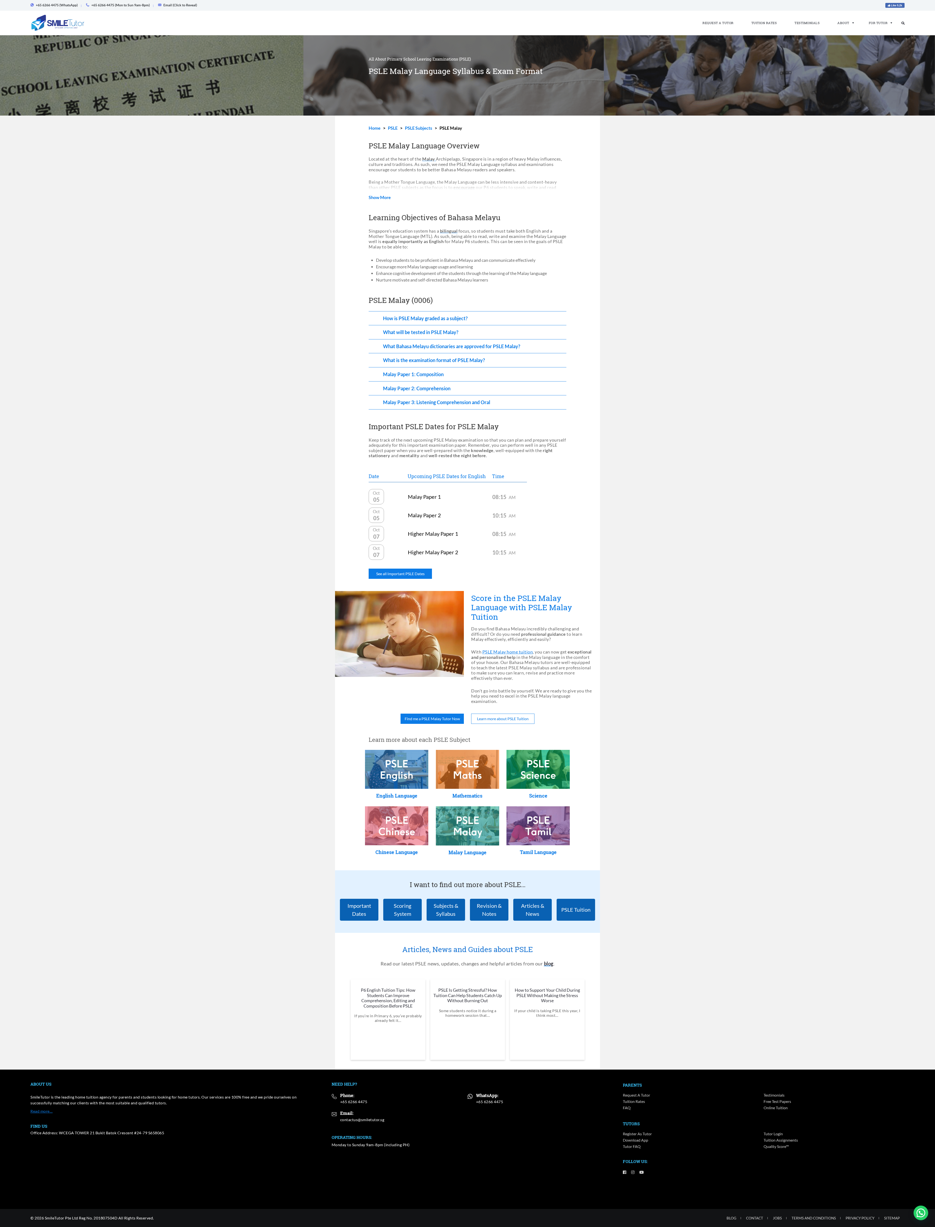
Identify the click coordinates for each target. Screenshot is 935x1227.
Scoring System (402, 909)
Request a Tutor (718, 23)
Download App (635, 1140)
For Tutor (878, 23)
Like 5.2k (896, 5)
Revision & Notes (489, 909)
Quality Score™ (776, 1146)
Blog (731, 1218)
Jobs (777, 1218)
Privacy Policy (860, 1218)
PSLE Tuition (575, 909)
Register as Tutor (637, 1133)
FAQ (627, 1107)
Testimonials (807, 23)
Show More (380, 197)
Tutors (631, 1124)
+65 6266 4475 (353, 1101)
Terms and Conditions (814, 1218)
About (843, 23)
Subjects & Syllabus (446, 909)
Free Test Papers (777, 1101)
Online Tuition (776, 1107)
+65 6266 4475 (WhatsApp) (57, 5)
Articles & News (532, 909)
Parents (632, 1085)
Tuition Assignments (781, 1140)
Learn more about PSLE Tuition (503, 718)
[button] (921, 1213)
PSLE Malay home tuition (507, 651)
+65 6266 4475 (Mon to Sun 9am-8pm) (120, 5)
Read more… (41, 1111)
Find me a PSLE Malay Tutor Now (432, 718)
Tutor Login (773, 1133)
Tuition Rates (764, 23)
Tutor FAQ (632, 1146)
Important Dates (359, 909)
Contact (754, 1218)
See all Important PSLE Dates (400, 573)
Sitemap (892, 1218)
